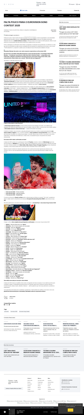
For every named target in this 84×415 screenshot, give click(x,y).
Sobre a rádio (29, 380)
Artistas (39, 385)
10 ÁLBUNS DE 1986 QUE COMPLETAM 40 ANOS (66, 81)
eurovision (6, 311)
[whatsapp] (7, 305)
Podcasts (59, 10)
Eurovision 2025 (14, 311)
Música (33, 15)
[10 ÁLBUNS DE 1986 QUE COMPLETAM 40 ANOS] (69, 86)
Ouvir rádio (24, 10)
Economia (16, 15)
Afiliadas (29, 385)
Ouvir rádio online (41, 380)
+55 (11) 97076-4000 (66, 383)
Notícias (28, 382)
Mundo (25, 15)
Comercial (76, 10)
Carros (6, 15)
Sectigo (49, 387)
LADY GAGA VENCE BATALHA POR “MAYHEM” (69, 28)
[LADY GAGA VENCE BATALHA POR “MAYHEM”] (69, 33)
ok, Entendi (70, 410)
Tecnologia (60, 15)
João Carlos (12, 297)
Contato (28, 389)
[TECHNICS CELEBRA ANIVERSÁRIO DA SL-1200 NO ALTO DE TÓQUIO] (69, 69)
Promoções (42, 10)
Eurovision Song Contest (24, 311)
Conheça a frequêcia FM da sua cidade (13, 388)
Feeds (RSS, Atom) (51, 389)
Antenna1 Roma (50, 382)
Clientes (29, 387)
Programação (40, 382)
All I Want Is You (21, 410)
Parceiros (49, 380)
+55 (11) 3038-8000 (66, 389)
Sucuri (49, 385)
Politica (42, 15)
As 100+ (39, 389)
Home (6, 10)
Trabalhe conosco (30, 391)
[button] (4, 4)
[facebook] (4, 305)
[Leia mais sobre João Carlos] (6, 297)
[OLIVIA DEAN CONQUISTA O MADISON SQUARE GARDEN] (69, 50)
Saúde (51, 15)
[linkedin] (9, 305)
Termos (49, 391)
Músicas (39, 387)
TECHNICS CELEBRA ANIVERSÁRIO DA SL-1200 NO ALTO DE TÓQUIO (69, 63)
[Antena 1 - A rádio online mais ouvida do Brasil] (42, 4)
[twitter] (6, 305)
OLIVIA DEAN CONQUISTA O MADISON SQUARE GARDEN (67, 44)
